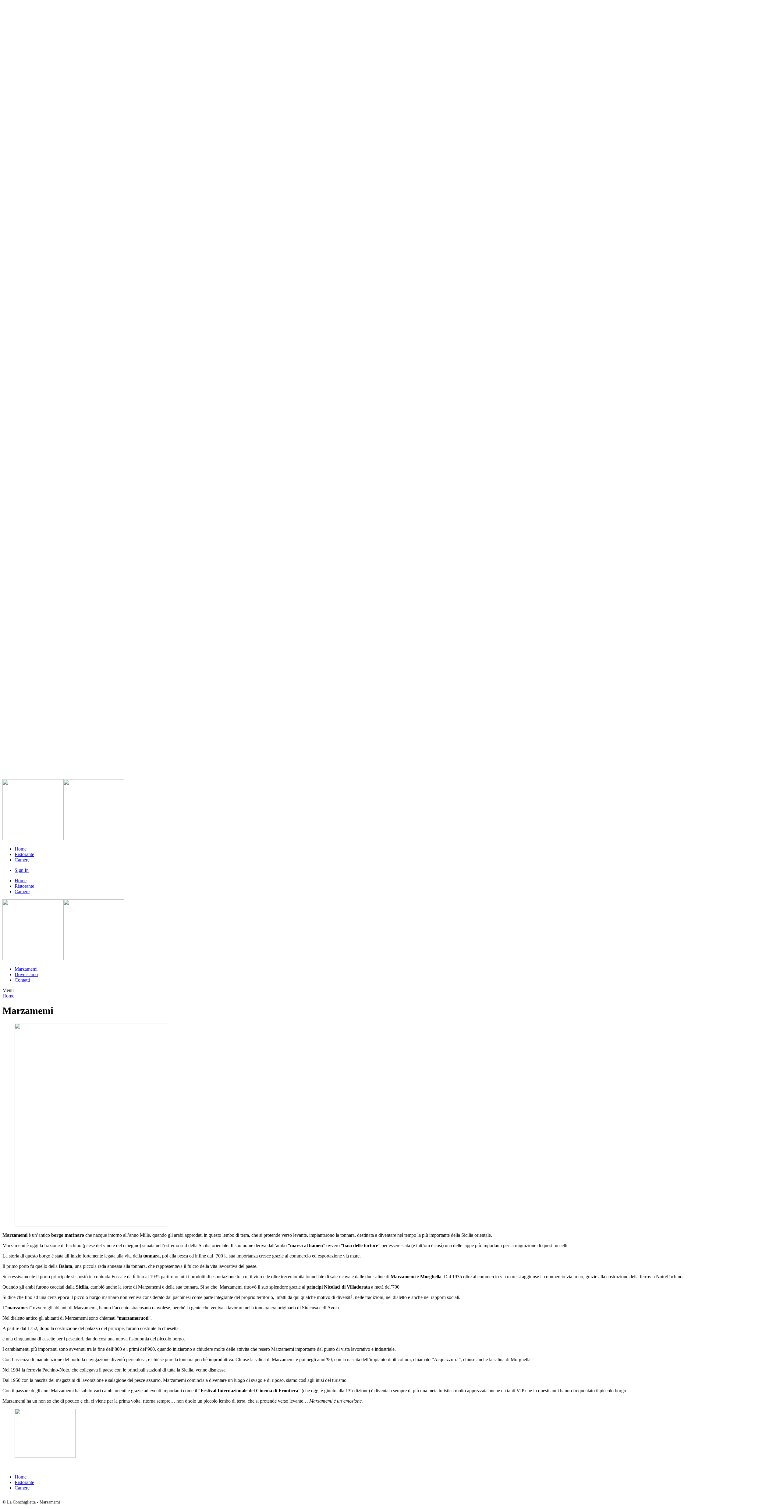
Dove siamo (26, 974)
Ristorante (24, 854)
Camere (22, 859)
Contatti (22, 980)
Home (21, 848)
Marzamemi (26, 969)
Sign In (22, 870)
